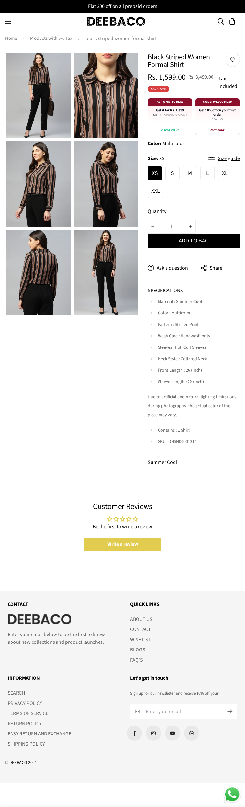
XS (155, 173)
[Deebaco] (116, 21)
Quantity (157, 211)
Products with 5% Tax (51, 38)
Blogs (137, 649)
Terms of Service (28, 713)
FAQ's (136, 659)
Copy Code (217, 130)
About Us (141, 619)
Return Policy (25, 723)
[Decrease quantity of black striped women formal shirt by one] (153, 226)
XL (225, 173)
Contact (140, 629)
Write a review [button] (122, 544)
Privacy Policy (25, 703)
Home (11, 38)
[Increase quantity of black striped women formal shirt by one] (190, 226)
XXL (155, 191)
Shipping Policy (26, 743)
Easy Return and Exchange (39, 733)
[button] (233, 21)
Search (16, 693)
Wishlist (140, 639)
